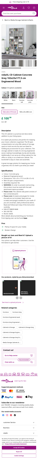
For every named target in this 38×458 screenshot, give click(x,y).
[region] (19, 447)
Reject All (19, 451)
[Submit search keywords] (33, 13)
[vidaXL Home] (12, 7)
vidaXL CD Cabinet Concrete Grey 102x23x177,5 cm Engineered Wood (16, 78)
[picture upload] (19, 263)
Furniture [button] (6, 312)
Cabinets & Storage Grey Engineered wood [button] (12, 337)
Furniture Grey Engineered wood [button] (12, 322)
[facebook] (3, 415)
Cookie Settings (19, 456)
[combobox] (19, 13)
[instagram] (7, 415)
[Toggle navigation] (3, 8)
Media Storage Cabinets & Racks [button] (12, 342)
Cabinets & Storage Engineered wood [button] (12, 332)
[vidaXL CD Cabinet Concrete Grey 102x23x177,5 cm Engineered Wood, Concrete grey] (19, 42)
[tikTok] (15, 415)
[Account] (23, 7)
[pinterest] (11, 415)
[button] (5, 97)
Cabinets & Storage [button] (9, 327)
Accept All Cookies (19, 447)
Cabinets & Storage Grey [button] (26, 327)
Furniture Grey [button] (17, 312)
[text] (6, 119)
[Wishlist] (28, 7)
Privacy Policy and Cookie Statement (16, 444)
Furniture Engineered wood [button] (11, 317)
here (25, 218)
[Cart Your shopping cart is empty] (34, 7)
